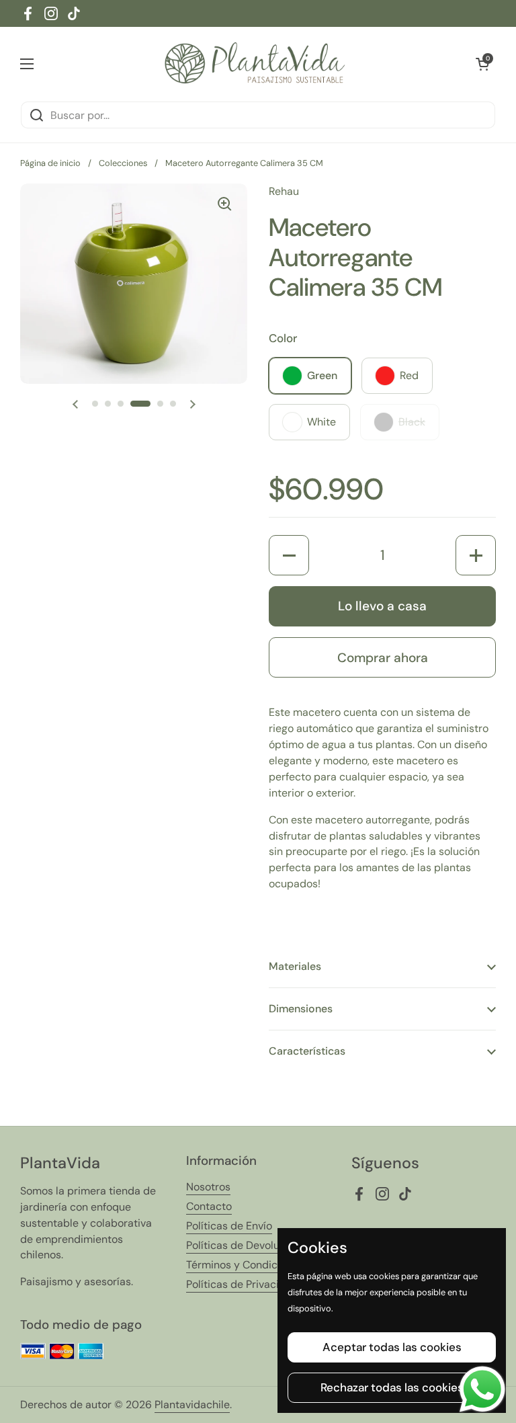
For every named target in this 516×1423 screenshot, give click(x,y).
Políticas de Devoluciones (249, 1245)
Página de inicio (50, 163)
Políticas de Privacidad (242, 1284)
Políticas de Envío (229, 1226)
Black (411, 422)
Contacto (209, 1206)
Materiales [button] (295, 966)
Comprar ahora (382, 657)
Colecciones (123, 163)
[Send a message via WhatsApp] (482, 1389)
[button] (482, 63)
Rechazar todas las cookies (392, 1387)
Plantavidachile (192, 1404)
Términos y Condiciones (245, 1265)
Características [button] (307, 1051)
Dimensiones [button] (301, 1009)
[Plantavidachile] (254, 63)
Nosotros (208, 1187)
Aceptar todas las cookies (392, 1347)
